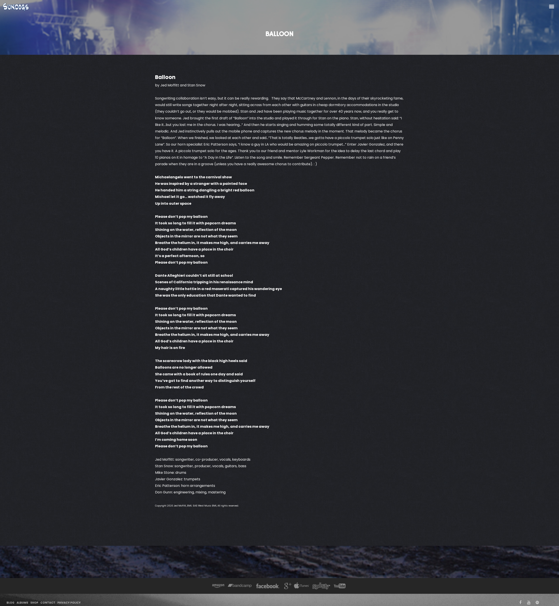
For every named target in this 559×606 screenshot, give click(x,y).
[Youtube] (340, 586)
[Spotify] (321, 586)
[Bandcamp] (240, 586)
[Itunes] (301, 586)
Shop (34, 602)
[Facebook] (268, 586)
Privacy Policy (69, 602)
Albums (22, 602)
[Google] (287, 586)
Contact (47, 602)
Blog (10, 602)
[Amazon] (218, 586)
